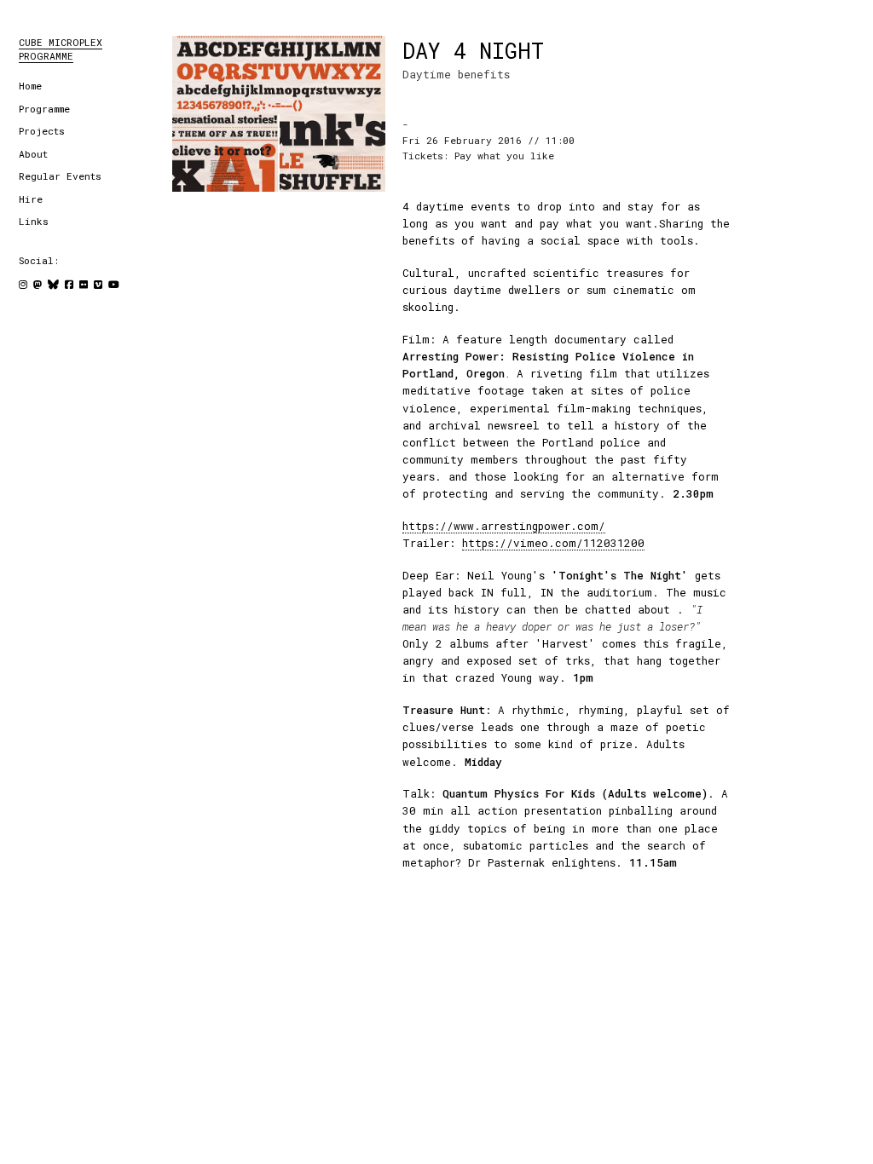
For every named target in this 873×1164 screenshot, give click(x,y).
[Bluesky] (53, 284)
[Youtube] (113, 284)
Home (30, 85)
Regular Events (60, 176)
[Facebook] (69, 284)
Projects (42, 130)
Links (34, 221)
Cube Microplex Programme (60, 49)
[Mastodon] (37, 284)
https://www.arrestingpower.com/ (503, 526)
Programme (44, 108)
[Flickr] (83, 284)
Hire (31, 199)
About (33, 153)
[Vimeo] (98, 284)
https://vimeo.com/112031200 (553, 543)
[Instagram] (23, 284)
